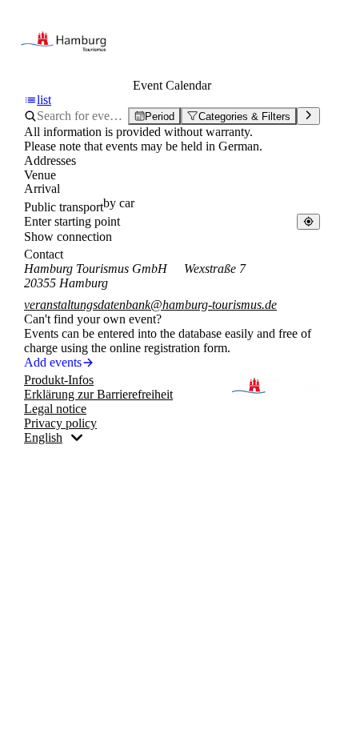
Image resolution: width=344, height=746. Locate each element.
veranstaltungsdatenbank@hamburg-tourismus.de (150, 304)
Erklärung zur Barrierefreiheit (98, 394)
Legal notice (55, 408)
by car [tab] (118, 203)
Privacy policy (60, 423)
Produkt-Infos (59, 380)
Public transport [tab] (63, 207)
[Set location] (308, 221)
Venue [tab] (40, 175)
